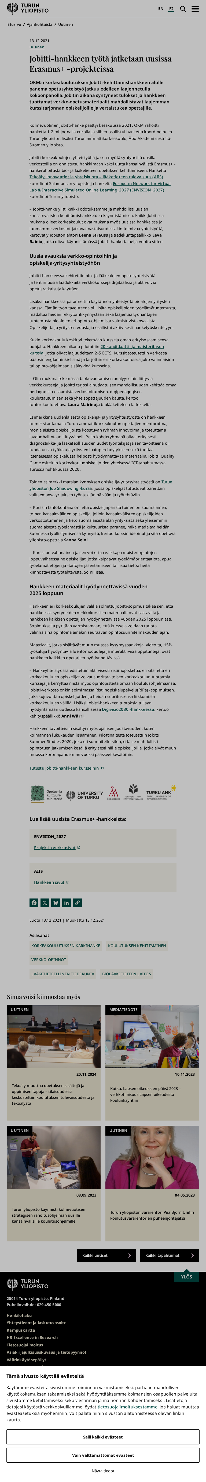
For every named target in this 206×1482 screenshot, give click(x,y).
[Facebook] (34, 902)
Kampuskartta (21, 1330)
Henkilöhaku (19, 1315)
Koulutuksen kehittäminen (137, 945)
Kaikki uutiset (95, 1255)
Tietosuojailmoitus (25, 1344)
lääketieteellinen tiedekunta (62, 973)
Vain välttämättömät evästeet (103, 1455)
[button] (195, 8)
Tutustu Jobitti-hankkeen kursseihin (64, 768)
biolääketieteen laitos (126, 973)
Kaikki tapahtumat (162, 1255)
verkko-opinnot (48, 959)
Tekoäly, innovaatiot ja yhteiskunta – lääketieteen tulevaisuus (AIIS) (96, 176)
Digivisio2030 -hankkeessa (128, 709)
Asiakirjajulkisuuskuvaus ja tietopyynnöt (46, 1352)
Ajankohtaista (40, 24)
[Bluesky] (55, 902)
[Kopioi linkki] (77, 902)
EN (160, 8)
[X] (45, 902)
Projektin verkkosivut (55, 847)
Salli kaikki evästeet (103, 1437)
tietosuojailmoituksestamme (127, 1407)
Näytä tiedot (103, 1470)
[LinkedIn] (66, 902)
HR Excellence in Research (32, 1337)
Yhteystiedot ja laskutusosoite (37, 1322)
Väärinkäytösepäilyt (26, 1359)
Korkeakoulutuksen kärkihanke (65, 945)
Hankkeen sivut (49, 882)
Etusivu (14, 24)
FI (171, 8)
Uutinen (65, 24)
